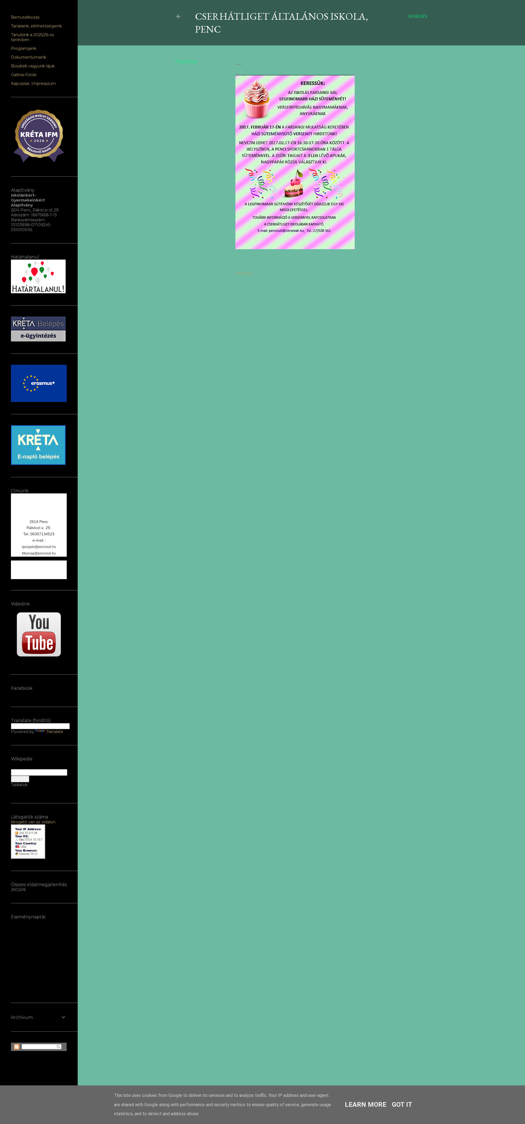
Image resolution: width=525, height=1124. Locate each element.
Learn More (365, 1104)
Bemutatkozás (25, 17)
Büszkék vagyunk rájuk (33, 66)
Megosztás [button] (186, 61)
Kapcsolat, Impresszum (33, 83)
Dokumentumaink (28, 57)
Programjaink (23, 48)
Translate (54, 731)
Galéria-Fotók (23, 74)
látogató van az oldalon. (33, 822)
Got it (402, 1104)
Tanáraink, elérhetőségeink (36, 26)
